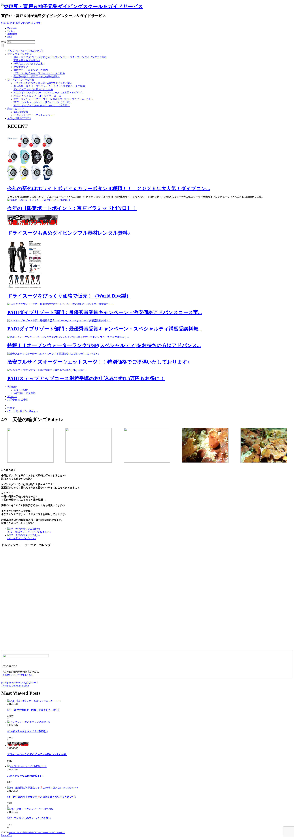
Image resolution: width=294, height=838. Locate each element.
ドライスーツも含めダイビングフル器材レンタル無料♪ (68, 233)
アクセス (12, 396)
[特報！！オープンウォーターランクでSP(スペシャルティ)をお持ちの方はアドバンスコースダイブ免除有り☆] (68, 337)
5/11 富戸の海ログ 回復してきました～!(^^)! (33, 710)
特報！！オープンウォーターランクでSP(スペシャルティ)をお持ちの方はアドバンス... (104, 345)
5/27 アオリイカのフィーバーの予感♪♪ (29, 818)
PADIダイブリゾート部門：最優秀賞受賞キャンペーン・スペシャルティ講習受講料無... (104, 329)
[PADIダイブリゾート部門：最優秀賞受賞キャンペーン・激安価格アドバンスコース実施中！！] (60, 304)
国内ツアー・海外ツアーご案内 (30, 70)
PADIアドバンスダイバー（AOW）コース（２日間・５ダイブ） (48, 92)
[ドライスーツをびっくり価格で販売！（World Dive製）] (25, 287)
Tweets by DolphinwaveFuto (15, 685)
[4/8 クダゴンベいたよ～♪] (23, 535)
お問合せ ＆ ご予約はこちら (18, 675)
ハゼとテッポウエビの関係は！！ (25, 775)
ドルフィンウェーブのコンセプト (25, 50)
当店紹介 (12, 386)
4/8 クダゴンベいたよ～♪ (21, 538)
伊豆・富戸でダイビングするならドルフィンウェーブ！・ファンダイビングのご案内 (60, 57)
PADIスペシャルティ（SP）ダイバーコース (37, 96)
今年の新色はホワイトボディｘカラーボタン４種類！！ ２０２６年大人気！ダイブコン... (108, 188)
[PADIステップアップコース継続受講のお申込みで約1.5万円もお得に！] (47, 370)
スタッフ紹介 (20, 390)
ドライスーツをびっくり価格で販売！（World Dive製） (69, 296)
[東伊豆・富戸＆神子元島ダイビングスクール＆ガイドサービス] (72, 6)
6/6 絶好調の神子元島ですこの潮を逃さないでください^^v (41, 797)
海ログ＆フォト (15, 108)
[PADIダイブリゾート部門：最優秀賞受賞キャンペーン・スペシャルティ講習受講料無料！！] (59, 320)
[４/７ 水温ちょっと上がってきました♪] (23, 528)
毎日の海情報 (20, 112)
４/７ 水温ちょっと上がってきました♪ (29, 532)
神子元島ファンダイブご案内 (29, 63)
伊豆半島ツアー (22, 67)
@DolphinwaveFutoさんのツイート (19, 682)
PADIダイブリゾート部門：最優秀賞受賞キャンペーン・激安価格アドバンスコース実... (104, 312)
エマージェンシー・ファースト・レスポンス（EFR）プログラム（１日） (53, 99)
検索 (3, 42)
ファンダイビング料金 (19, 54)
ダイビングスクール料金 (20, 79)
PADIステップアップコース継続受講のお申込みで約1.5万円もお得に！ (86, 378)
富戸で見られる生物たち (26, 60)
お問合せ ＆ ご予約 (17, 399)
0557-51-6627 (8, 22)
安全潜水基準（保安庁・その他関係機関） (36, 76)
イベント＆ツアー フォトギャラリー (34, 115)
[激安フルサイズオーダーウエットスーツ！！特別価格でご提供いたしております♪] (53, 353)
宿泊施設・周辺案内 (24, 393)
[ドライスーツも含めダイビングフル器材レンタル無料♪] (32, 225)
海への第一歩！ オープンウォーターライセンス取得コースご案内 (49, 86)
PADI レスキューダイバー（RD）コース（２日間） (42, 102)
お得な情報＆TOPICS (19, 118)
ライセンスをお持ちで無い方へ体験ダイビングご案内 (42, 83)
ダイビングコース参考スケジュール (33, 89)
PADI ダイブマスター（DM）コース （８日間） (41, 105)
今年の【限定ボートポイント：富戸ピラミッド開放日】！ (72, 208)
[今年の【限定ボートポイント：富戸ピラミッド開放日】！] (40, 200)
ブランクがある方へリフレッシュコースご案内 (39, 73)
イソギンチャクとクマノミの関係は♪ (27, 731)
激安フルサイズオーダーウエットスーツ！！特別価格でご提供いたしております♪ (98, 362)
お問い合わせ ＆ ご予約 (28, 22)
